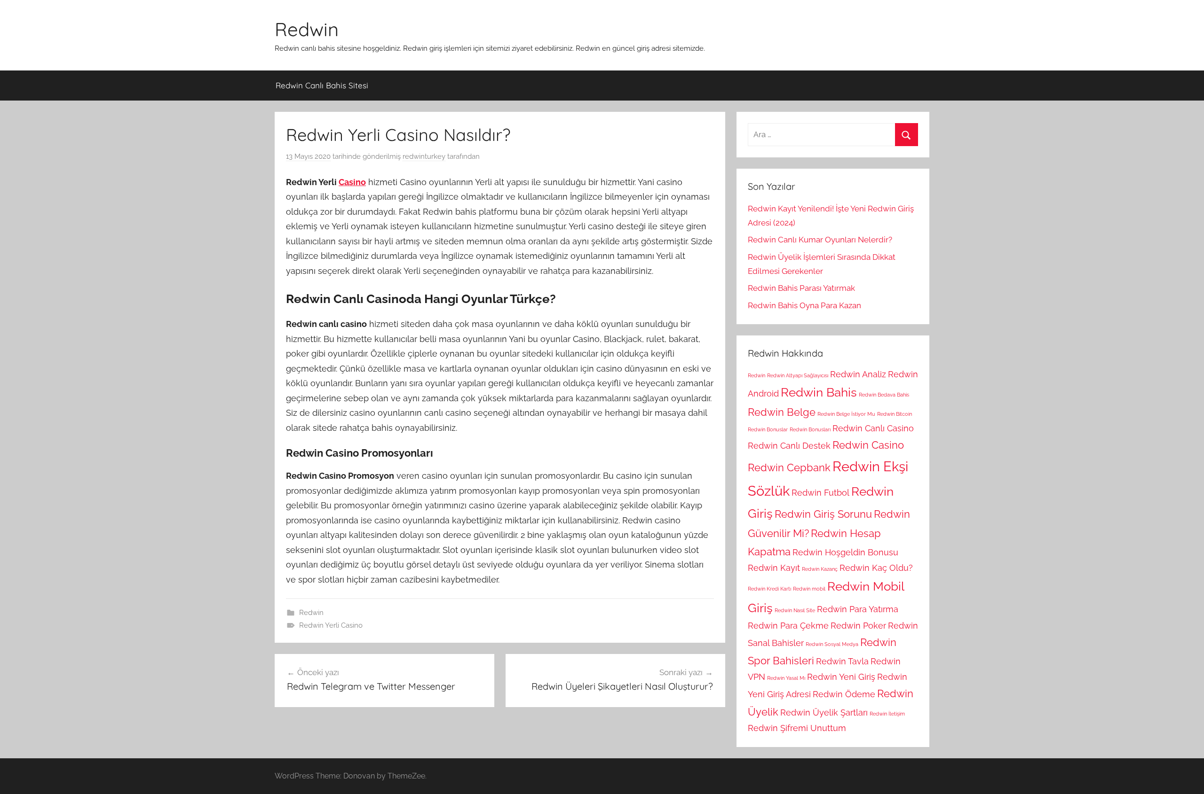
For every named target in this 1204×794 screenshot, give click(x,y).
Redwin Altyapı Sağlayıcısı (797, 375)
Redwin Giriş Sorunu (823, 514)
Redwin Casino (868, 445)
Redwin (307, 29)
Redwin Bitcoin (894, 414)
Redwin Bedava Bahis (884, 394)
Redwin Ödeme (844, 694)
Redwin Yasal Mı (786, 678)
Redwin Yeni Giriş (841, 677)
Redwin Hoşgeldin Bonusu (845, 552)
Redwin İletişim (887, 713)
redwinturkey (424, 156)
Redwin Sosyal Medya (832, 644)
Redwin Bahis (819, 392)
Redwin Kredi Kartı (769, 589)
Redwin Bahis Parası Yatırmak (801, 288)
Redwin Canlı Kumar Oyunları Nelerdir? (820, 239)
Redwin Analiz (858, 374)
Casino (352, 182)
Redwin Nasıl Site (795, 610)
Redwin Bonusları (810, 429)
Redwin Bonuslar (768, 429)
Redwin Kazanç (820, 569)
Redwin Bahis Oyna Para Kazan (804, 305)
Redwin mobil (809, 589)
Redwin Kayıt (774, 568)
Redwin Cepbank (789, 467)
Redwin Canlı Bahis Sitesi (322, 85)
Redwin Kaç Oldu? (876, 568)
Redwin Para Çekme (788, 626)
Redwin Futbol (820, 493)
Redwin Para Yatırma (857, 609)
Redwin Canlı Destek (789, 446)
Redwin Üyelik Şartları (824, 712)
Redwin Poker (858, 626)
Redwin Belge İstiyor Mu (846, 414)
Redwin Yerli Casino (331, 625)
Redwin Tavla (842, 661)
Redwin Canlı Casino (873, 428)
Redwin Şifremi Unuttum (797, 728)
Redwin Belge (782, 412)
